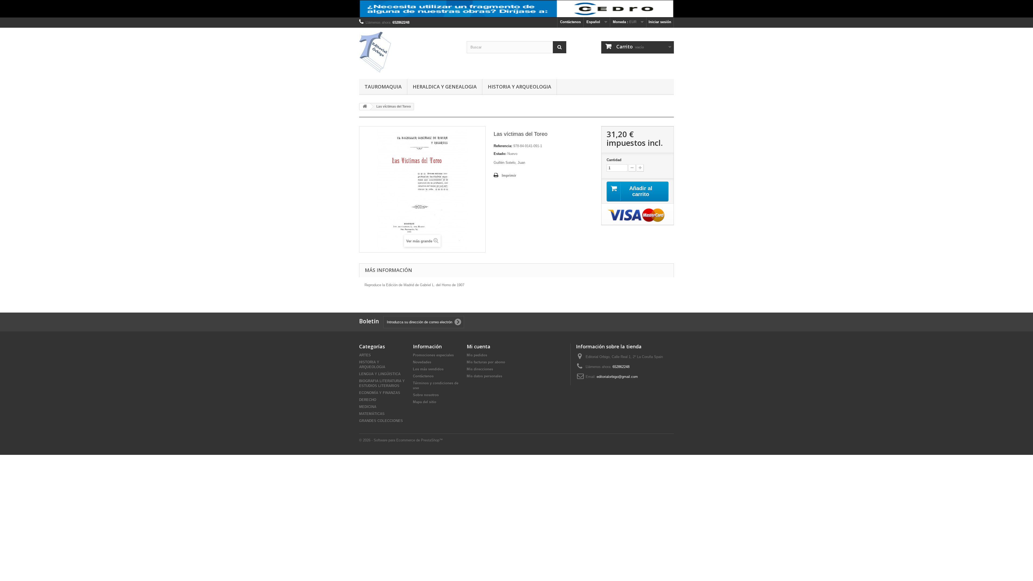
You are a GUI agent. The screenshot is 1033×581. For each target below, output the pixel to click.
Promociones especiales (433, 355)
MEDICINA (367, 407)
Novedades (422, 362)
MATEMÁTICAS (372, 414)
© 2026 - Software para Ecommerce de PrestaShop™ (401, 440)
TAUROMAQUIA (383, 86)
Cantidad (614, 160)
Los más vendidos (428, 369)
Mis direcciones (480, 369)
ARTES (365, 355)
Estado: (500, 154)
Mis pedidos (477, 355)
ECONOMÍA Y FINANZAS (379, 393)
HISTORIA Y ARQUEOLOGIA (519, 86)
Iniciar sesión (660, 22)
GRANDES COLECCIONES (381, 421)
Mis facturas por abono (486, 362)
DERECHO (367, 400)
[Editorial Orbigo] (409, 52)
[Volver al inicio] (365, 106)
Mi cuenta (478, 346)
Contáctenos (570, 22)
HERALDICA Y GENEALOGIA (445, 86)
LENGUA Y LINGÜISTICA (380, 374)
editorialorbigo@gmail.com (617, 377)
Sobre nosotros (426, 395)
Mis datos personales (484, 376)
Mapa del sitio (424, 402)
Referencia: (503, 146)
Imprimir (509, 175)
